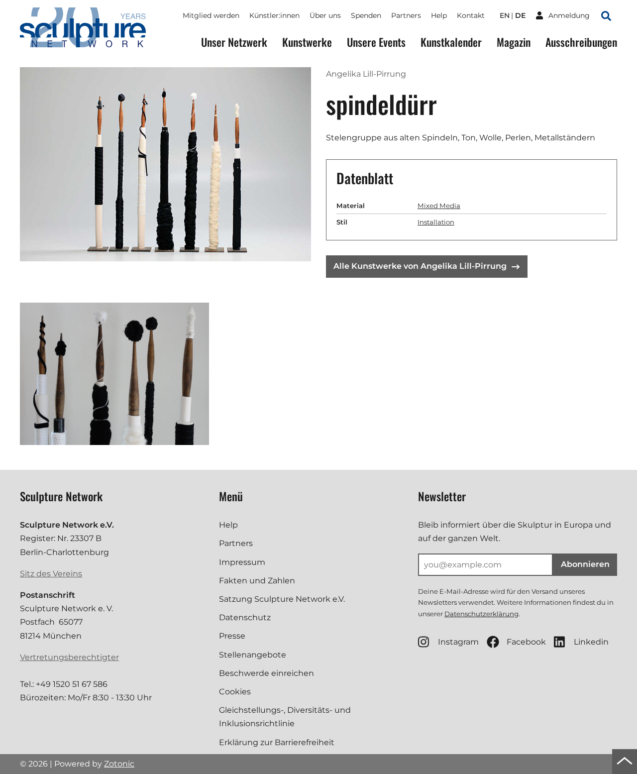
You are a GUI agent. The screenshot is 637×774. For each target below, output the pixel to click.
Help (439, 15)
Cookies (235, 691)
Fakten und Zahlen (257, 580)
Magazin (514, 42)
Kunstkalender (451, 42)
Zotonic (119, 764)
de (520, 15)
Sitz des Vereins (51, 573)
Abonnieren (585, 564)
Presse (232, 636)
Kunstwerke (307, 42)
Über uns (325, 15)
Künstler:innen (274, 15)
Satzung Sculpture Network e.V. (282, 599)
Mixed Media (439, 206)
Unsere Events (376, 42)
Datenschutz (245, 617)
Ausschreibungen (581, 42)
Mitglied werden (211, 15)
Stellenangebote (252, 655)
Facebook (526, 642)
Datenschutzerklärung (481, 614)
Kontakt (471, 15)
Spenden (366, 15)
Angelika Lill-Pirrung (366, 74)
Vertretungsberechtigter (69, 657)
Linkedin (591, 642)
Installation (436, 222)
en (505, 15)
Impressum (242, 562)
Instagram (458, 642)
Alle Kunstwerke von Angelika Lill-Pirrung (420, 266)
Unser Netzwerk (234, 42)
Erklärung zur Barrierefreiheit (276, 742)
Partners (406, 15)
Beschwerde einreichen (266, 673)
